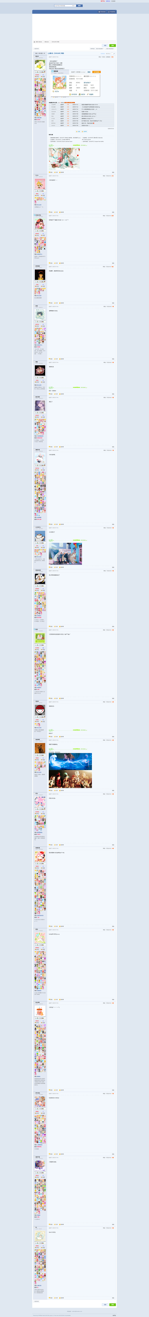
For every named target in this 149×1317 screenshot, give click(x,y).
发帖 (112, 45)
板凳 (112, 215)
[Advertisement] (74, 27)
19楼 (113, 1228)
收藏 (79, 131)
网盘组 (38, 1215)
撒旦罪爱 (38, 397)
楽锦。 (37, 929)
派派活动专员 (40, 915)
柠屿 (37, 793)
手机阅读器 (103, 11)
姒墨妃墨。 (38, 847)
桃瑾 (37, 306)
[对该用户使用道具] (43, 72)
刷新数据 (103, 53)
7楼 (113, 450)
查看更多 (112, 128)
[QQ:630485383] (44, 717)
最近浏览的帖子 (99, 48)
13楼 (113, 794)
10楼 (113, 630)
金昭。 (38, 689)
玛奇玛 (38, 834)
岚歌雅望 (38, 739)
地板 (112, 266)
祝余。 (53, 116)
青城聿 (38, 347)
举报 (100, 57)
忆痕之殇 (53, 111)
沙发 (112, 175)
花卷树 (53, 114)
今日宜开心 (38, 527)
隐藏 (109, 128)
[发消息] (35, 72)
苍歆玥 (37, 701)
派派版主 (39, 615)
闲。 (37, 1227)
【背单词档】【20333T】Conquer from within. (93, 141)
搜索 (79, 5)
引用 (57, 172)
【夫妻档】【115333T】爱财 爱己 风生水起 (92, 137)
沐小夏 (53, 118)
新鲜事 (85, 131)
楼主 (112, 57)
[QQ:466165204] (44, 281)
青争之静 (39, 519)
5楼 (113, 362)
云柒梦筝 (53, 104)
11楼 (113, 702)
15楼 (113, 929)
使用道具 (108, 57)
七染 (38, 917)
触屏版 (114, 1315)
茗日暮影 (53, 107)
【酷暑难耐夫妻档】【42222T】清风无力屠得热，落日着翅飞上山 (65, 137)
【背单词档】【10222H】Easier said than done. (61, 141)
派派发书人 (39, 254)
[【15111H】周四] (75, 83)
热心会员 (39, 204)
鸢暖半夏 (38, 449)
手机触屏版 (112, 11)
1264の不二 (54, 109)
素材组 (38, 1076)
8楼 (113, 527)
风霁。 (38, 1217)
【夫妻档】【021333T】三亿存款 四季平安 (60, 139)
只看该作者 (108, 175)
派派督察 (39, 517)
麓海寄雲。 (39, 1146)
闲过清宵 (38, 1002)
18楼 (113, 1157)
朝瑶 (52, 120)
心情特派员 (39, 1144)
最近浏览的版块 (110, 48)
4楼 (113, 306)
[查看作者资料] (41, 72)
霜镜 (37, 361)
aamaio (53, 125)
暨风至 (37, 56)
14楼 (113, 848)
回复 (105, 45)
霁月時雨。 (38, 1093)
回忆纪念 (47, 41)
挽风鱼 (38, 119)
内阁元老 (39, 1285)
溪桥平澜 (38, 1157)
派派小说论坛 (39, 41)
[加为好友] (37, 72)
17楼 (113, 1093)
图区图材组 (39, 832)
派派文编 (39, 117)
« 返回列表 (36, 48)
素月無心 (53, 123)
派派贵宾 (39, 990)
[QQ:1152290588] (44, 465)
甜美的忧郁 (39, 438)
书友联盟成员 (40, 436)
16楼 (113, 1003)
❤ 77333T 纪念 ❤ (86, 139)
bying (37, 175)
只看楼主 (103, 57)
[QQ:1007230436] (44, 72)
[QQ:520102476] (44, 809)
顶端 (113, 172)
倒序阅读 (92, 48)
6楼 (113, 397)
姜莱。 (37, 629)
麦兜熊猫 (38, 266)
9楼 (113, 570)
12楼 (113, 740)
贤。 (38, 1287)
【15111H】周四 (55, 41)
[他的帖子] (39, 72)
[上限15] (50, 53)
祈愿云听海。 (39, 215)
